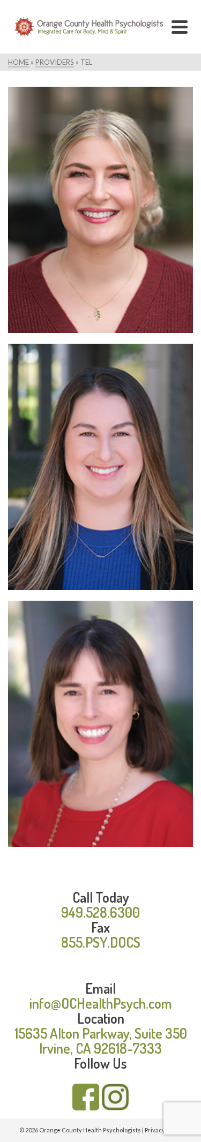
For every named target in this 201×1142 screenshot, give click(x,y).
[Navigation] (179, 27)
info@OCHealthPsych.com (100, 1003)
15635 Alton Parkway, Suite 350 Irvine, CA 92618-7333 (100, 1040)
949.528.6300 (100, 912)
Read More (161, 268)
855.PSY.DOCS (100, 942)
